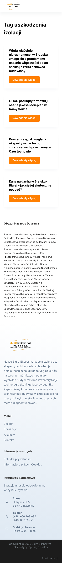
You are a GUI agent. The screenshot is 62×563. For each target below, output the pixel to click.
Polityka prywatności (17, 459)
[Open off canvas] (56, 6)
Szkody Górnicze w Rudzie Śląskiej (35, 290)
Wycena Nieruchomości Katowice (21, 264)
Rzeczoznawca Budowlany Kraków (22, 234)
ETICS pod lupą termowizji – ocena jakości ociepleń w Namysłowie (29, 105)
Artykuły (9, 434)
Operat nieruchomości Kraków (34, 271)
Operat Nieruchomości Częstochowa (23, 245)
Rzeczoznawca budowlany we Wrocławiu (26, 249)
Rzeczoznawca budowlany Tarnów (37, 241)
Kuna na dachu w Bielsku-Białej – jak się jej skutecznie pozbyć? (30, 185)
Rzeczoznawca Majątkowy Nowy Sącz (24, 253)
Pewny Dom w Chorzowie (28, 282)
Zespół (8, 423)
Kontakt (9, 440)
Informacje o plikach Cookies (23, 464)
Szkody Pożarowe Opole (41, 260)
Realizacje (10, 429)
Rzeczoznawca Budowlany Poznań (22, 294)
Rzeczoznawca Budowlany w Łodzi (23, 256)
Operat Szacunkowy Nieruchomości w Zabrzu (28, 275)
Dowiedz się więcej (24, 79)
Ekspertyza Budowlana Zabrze (20, 305)
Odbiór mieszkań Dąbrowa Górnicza (35, 301)
